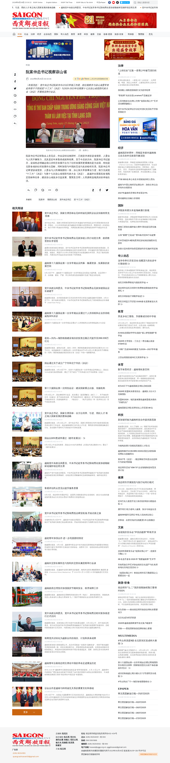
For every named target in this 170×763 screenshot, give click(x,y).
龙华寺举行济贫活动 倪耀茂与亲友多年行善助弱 (137, 262)
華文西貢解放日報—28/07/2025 (132, 713)
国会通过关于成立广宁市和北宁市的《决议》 (67, 363)
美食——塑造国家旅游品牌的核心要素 (135, 628)
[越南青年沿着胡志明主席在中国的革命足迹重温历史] (27, 672)
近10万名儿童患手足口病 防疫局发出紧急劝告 (137, 502)
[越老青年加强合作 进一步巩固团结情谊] (27, 547)
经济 (39, 34)
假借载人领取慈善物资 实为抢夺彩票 (134, 90)
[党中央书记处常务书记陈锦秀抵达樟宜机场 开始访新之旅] (27, 522)
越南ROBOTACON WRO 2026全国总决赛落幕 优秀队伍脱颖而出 (137, 452)
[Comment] (15, 116)
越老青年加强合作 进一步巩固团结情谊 (64, 538)
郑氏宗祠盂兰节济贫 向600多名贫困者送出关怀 (138, 302)
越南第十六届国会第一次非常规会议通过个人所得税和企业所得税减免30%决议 (77, 314)
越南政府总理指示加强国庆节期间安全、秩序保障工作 (71, 588)
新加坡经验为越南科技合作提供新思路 (137, 419)
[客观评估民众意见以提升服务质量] (27, 497)
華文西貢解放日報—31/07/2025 (133, 693)
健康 (92, 34)
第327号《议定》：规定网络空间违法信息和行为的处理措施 (137, 460)
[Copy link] (15, 109)
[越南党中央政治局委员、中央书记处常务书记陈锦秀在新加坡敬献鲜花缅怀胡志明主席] (27, 472)
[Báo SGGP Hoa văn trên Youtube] (113, 2)
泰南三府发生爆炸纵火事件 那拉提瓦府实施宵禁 (137, 228)
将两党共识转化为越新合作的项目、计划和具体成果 (70, 638)
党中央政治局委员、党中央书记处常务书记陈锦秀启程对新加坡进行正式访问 (77, 614)
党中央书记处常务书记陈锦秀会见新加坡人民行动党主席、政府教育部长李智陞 (77, 239)
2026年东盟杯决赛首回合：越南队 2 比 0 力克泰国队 (137, 392)
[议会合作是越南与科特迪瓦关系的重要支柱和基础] (27, 697)
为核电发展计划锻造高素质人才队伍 (134, 446)
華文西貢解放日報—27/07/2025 (132, 718)
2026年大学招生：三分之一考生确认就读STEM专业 (136, 342)
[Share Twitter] (15, 88)
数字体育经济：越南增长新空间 (133, 369)
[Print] (15, 102)
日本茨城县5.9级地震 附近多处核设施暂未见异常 (137, 241)
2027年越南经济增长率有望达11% (132, 193)
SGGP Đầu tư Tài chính (84, 2)
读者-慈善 (107, 34)
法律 (33, 34)
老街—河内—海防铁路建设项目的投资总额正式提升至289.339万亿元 (77, 339)
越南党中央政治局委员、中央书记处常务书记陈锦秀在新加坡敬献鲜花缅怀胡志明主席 (55, 7)
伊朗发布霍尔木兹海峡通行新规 (133, 210)
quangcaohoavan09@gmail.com (26, 756)
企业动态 (48, 34)
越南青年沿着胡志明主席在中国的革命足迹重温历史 (70, 663)
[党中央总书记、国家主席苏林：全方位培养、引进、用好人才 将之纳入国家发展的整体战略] (27, 422)
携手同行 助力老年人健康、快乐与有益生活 (137, 509)
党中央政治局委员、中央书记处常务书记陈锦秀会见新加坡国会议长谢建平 (77, 289)
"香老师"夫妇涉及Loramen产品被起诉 (135, 95)
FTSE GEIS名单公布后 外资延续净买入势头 (136, 179)
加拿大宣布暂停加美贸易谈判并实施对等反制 (138, 248)
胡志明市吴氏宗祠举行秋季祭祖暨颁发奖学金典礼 (138, 289)
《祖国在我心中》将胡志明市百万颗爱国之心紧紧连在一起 (138, 574)
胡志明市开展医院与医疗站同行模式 (136, 482)
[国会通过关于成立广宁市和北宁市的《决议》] (27, 372)
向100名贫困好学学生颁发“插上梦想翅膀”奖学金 (137, 334)
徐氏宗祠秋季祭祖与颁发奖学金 (132, 282)
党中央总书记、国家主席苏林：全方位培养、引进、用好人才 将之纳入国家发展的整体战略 (76, 414)
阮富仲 (41, 199)
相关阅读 (17, 208)
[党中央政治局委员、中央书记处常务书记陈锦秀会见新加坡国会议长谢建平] (27, 297)
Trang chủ (14, 34)
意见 (151, 34)
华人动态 (65, 34)
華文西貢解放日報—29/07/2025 (132, 707)
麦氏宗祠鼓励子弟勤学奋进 (130, 296)
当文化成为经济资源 (127, 617)
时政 (20, 34)
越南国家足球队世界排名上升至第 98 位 (135, 408)
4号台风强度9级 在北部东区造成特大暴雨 (137, 642)
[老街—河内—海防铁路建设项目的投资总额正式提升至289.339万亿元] (27, 347)
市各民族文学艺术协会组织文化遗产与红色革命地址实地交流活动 (138, 566)
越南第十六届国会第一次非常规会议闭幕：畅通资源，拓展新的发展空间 (77, 264)
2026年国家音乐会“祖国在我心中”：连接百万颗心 (137, 552)
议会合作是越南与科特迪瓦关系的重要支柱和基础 (69, 688)
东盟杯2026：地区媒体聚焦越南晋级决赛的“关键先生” (137, 400)
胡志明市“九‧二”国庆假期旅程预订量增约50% (137, 589)
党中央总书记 (65, 199)
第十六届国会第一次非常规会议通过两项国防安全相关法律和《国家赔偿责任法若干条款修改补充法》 (138, 665)
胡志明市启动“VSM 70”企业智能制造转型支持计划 (137, 468)
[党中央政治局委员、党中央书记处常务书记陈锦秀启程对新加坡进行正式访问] (27, 622)
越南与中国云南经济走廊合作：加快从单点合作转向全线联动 (138, 186)
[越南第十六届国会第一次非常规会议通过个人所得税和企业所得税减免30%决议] (27, 322)
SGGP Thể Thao (66, 2)
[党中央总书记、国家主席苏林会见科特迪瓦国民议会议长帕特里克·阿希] (27, 222)
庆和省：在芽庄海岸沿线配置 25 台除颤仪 (136, 520)
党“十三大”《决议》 (82, 199)
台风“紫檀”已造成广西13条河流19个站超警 (137, 235)
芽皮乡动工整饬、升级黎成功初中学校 (137, 316)
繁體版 (141, 34)
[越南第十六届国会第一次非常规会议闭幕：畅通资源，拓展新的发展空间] (27, 272)
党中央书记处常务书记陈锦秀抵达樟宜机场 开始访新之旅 (124, 7)
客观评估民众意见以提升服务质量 (61, 488)
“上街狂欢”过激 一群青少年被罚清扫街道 (137, 72)
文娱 (99, 34)
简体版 (131, 34)
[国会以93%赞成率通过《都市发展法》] (27, 447)
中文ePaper (101, 2)
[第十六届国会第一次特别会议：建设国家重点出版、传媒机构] (27, 397)
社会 (26, 34)
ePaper (123, 688)
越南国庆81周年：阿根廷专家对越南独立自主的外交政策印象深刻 (137, 154)
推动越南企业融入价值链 (129, 198)
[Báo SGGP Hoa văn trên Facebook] (109, 2)
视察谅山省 (52, 199)
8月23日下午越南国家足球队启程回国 (134, 386)
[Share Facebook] (15, 81)
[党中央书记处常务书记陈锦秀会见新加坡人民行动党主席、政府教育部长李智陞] (27, 247)
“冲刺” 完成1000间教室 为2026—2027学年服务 (138, 350)
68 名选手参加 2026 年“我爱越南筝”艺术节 (137, 559)
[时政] (15, 123)
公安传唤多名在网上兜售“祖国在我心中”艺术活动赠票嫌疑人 (138, 102)
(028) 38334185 (19, 753)
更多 (25, 712)
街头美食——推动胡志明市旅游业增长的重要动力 (138, 610)
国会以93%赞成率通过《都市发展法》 (64, 438)
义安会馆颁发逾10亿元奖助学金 (132, 357)
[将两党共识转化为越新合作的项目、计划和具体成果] (27, 647)
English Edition (51, 2)
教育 (73, 34)
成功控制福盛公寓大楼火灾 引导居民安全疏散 (137, 674)
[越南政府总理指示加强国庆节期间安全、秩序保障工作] (27, 597)
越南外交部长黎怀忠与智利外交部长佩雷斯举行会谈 (70, 563)
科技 (86, 34)
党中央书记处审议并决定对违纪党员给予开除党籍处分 (138, 110)
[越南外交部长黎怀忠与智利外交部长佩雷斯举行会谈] (27, 572)
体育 (80, 34)
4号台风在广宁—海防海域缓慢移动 (133, 681)
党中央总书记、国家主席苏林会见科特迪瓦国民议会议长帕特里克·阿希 (77, 214)
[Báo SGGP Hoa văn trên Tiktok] (117, 2)
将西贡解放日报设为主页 (148, 754)
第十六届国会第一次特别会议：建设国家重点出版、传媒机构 (75, 388)
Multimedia (127, 635)
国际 (56, 34)
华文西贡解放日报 (31, 20)
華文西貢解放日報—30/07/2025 (132, 702)
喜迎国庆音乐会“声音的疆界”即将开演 (137, 532)
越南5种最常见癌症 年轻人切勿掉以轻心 (135, 515)
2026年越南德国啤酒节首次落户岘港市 (135, 623)
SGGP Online (37, 2)
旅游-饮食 (119, 34)
